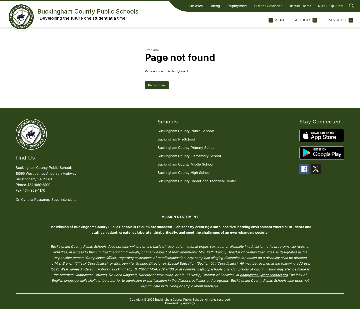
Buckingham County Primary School (186, 148)
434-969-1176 (33, 190)
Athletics (195, 6)
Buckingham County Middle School (185, 164)
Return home (157, 85)
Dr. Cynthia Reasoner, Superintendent (46, 199)
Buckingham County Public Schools (186, 131)
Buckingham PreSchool (176, 139)
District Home (300, 6)
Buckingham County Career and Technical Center (197, 181)
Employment (237, 6)
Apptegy (189, 303)
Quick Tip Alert (331, 6)
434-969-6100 (38, 185)
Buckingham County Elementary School (189, 156)
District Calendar (268, 6)
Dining (215, 6)
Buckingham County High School (184, 173)
